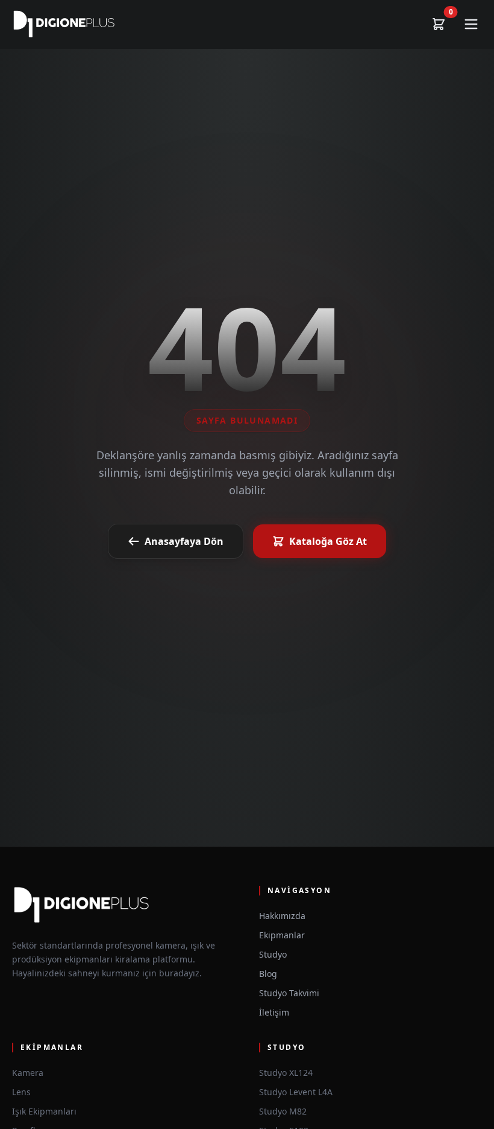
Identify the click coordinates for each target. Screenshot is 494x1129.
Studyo (273, 954)
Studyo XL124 (286, 1072)
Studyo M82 (283, 1111)
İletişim (274, 1012)
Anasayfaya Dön (184, 541)
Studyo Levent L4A (296, 1092)
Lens (21, 1092)
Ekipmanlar (282, 935)
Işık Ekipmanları (44, 1111)
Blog (268, 973)
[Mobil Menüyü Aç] (471, 24)
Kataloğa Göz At (328, 541)
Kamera (27, 1072)
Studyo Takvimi (289, 993)
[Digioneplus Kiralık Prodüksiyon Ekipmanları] (64, 24)
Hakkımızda (282, 915)
